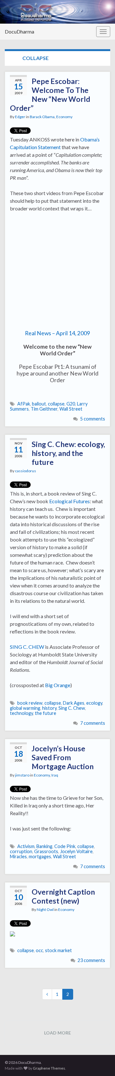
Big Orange (57, 685)
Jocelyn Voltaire (76, 851)
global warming (25, 708)
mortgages (40, 856)
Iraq (54, 775)
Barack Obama (42, 116)
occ (39, 950)
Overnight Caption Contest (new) (63, 896)
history (49, 708)
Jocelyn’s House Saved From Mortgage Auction (63, 757)
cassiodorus (25, 470)
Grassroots (46, 851)
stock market (58, 950)
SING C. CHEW (27, 647)
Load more (57, 1032)
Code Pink (64, 846)
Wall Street (70, 409)
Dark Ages (73, 703)
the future (45, 713)
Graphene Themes (49, 1068)
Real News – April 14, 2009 (57, 333)
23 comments (91, 960)
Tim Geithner (44, 409)
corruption (21, 851)
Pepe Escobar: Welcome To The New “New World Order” (50, 94)
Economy (64, 116)
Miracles (18, 856)
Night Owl (45, 909)
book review (29, 703)
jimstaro (22, 775)
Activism (25, 846)
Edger (20, 116)
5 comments (92, 418)
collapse (56, 403)
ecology (94, 703)
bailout (39, 403)
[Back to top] (101, 1062)
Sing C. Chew (71, 708)
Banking (44, 846)
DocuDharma (19, 31)
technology (21, 713)
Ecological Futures (69, 501)
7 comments (92, 723)
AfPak (23, 403)
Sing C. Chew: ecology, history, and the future (68, 453)
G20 (70, 403)
